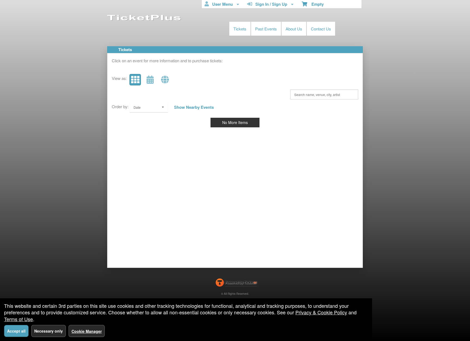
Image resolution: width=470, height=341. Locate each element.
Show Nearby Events (194, 107)
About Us (294, 29)
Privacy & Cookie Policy (321, 312)
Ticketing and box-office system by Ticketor (236, 284)
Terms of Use (18, 319)
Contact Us (321, 29)
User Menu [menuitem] (221, 4)
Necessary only (48, 331)
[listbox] (149, 107)
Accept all (16, 331)
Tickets (239, 29)
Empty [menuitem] (315, 4)
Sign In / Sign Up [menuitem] (270, 4)
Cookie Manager (87, 331)
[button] (135, 79)
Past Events (266, 29)
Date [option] (137, 107)
